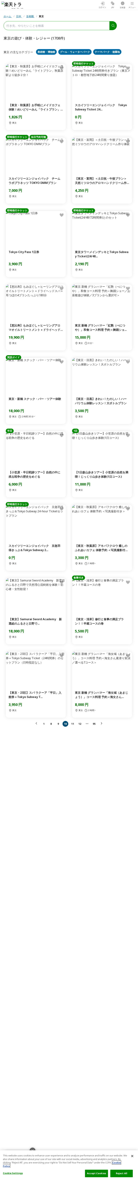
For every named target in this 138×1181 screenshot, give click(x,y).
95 (94, 723)
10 (65, 723)
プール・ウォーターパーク (75, 52)
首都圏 (30, 16)
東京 (41, 16)
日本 (19, 16)
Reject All (121, 1173)
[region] (69, 1165)
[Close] (132, 1156)
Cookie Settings (13, 1173)
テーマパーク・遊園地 (107, 52)
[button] (37, 723)
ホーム (8, 16)
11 (72, 723)
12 (79, 723)
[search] (113, 25)
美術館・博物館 (46, 52)
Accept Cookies (96, 1173)
